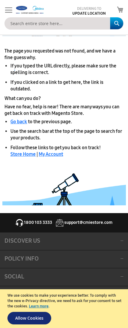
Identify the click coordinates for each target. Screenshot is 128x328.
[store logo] (29, 9)
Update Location (89, 13)
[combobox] (64, 23)
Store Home (23, 154)
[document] (64, 308)
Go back (18, 121)
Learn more (39, 306)
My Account (51, 154)
